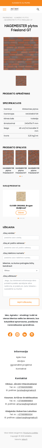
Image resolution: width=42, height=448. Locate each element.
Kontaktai (21, 368)
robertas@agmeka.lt (27, 417)
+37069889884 (25, 400)
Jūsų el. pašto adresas (14, 243)
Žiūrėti (21, 213)
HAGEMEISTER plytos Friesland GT (18, 20)
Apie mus (21, 357)
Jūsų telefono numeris (14, 253)
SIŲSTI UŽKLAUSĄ (24, 302)
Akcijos (21, 361)
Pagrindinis (8, 18)
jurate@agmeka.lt (26, 390)
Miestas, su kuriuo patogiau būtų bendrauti (18, 264)
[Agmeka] (14, 9)
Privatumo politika (30, 433)
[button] (20, 176)
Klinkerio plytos (21, 18)
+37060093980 (25, 387)
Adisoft (24, 439)
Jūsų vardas (9, 233)
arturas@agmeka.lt (26, 403)
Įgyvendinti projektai (21, 364)
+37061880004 (24, 414)
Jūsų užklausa (10, 276)
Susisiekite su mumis (21, 3)
